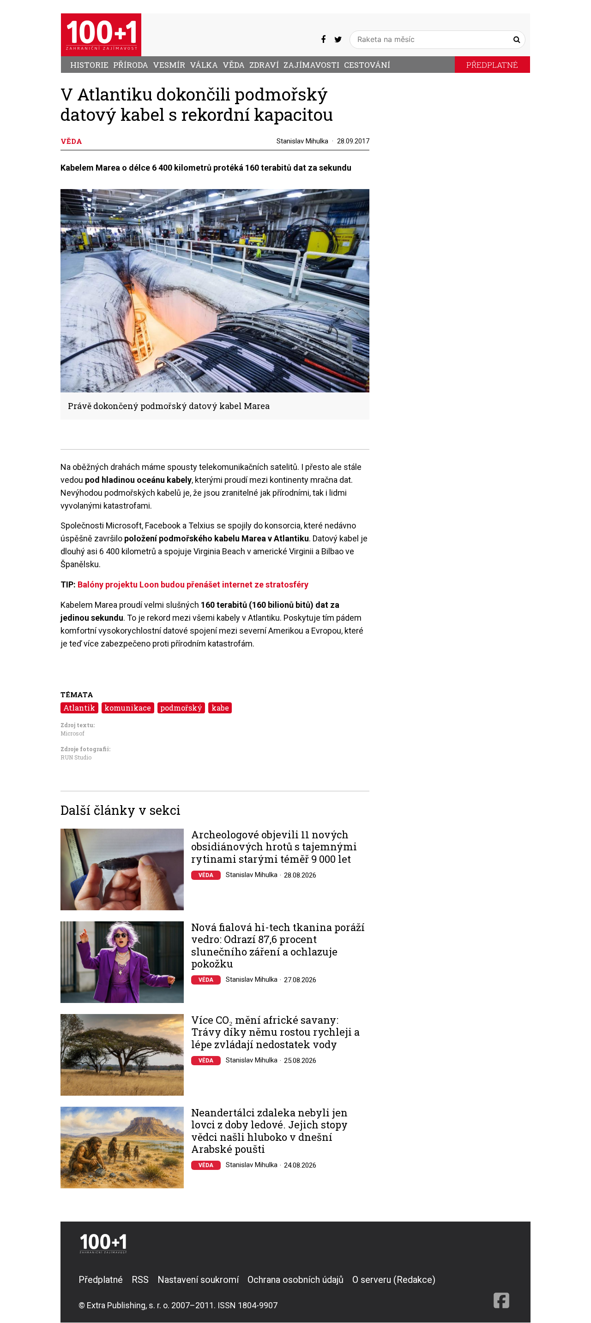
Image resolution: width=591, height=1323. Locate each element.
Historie (89, 64)
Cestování (367, 64)
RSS (140, 1279)
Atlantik (79, 707)
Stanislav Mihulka (302, 141)
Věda (234, 64)
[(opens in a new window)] (323, 39)
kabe (220, 707)
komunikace (127, 707)
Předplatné (492, 64)
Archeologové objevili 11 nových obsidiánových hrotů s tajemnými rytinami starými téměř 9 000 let (274, 847)
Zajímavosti (311, 64)
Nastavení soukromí (198, 1279)
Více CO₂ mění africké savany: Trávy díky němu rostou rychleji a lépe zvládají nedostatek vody (275, 1032)
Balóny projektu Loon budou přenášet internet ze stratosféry (193, 584)
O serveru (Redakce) (393, 1279)
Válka (204, 64)
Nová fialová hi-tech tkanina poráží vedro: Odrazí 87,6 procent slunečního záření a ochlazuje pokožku (278, 945)
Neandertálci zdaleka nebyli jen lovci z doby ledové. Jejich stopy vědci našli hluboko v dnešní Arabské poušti (269, 1131)
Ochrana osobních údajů (295, 1279)
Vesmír (169, 64)
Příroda (130, 64)
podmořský (181, 707)
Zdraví (264, 64)
